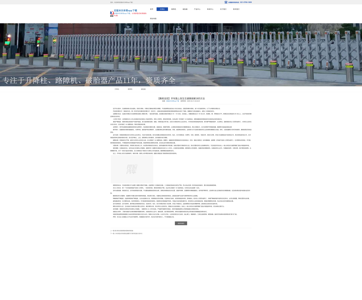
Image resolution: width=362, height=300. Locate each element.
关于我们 (223, 9)
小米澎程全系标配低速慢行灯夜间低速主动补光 (128, 233)
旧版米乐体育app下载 (125, 10)
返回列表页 (181, 223)
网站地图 (153, 18)
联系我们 (236, 9)
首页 (151, 9)
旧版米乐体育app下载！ (127, 2)
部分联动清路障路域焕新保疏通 (124, 231)
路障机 (173, 9)
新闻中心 (210, 9)
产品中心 (197, 9)
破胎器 (185, 9)
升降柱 (162, 9)
